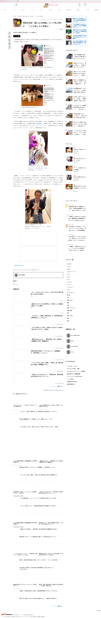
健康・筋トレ (70, 300)
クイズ (32, 9)
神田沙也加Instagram (29, 107)
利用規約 (98, 610)
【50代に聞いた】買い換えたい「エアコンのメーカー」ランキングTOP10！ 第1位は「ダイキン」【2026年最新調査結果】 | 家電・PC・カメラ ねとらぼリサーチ (77, 230)
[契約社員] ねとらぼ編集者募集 (73, 373)
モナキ (72, 352)
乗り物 (68, 295)
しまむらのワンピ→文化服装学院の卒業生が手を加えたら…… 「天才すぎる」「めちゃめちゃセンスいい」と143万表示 (80, 109)
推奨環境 (42, 616)
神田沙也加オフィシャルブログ (35, 169)
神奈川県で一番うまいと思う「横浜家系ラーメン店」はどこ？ (80, 188)
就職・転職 (69, 310)
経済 (68, 318)
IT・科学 (69, 264)
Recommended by (55, 386)
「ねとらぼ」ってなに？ (72, 366)
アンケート (69, 144)
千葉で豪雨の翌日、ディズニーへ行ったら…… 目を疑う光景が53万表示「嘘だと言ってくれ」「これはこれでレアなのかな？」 (80, 92)
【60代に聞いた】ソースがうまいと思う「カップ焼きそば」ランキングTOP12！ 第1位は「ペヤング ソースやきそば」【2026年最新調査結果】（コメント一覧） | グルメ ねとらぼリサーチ (77, 240)
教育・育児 (69, 9)
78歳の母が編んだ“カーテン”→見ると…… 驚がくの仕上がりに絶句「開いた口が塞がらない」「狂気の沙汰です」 (80, 117)
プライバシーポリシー (25, 616)
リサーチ (87, 9)
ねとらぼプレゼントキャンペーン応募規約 (75, 371)
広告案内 (13, 616)
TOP (4, 9)
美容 (68, 320)
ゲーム (68, 279)
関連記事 (39, 123)
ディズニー (69, 282)
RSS (31, 616)
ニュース (14, 9)
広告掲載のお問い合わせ (72, 381)
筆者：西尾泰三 (22, 274)
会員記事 (96, 9)
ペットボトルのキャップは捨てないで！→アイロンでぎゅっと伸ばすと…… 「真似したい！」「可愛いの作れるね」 (80, 134)
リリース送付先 (70, 379)
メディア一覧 (4, 616)
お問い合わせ (18, 616)
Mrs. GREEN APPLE (75, 335)
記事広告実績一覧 (70, 384)
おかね (68, 269)
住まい (59, 9)
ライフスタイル (70, 292)
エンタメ (23, 9)
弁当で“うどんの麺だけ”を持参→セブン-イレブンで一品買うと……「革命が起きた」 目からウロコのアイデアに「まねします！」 (80, 126)
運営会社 (34, 616)
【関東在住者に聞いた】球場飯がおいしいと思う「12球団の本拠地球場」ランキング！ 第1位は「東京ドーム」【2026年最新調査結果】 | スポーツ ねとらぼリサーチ (77, 210)
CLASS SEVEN (74, 346)
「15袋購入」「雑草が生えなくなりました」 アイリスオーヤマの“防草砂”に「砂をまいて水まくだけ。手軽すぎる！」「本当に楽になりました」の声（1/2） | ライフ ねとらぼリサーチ (77, 250)
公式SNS (9, 616)
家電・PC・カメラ (71, 307)
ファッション (70, 287)
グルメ (41, 9)
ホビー (68, 289)
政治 (68, 313)
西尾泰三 (61, 29)
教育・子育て (70, 315)
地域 (50, 9)
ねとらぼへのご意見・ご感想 (72, 368)
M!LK (72, 340)
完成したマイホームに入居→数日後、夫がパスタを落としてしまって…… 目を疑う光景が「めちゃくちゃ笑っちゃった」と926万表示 (80, 75)
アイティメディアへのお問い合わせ (74, 376)
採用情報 (38, 616)
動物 (78, 9)
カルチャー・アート (71, 271)
